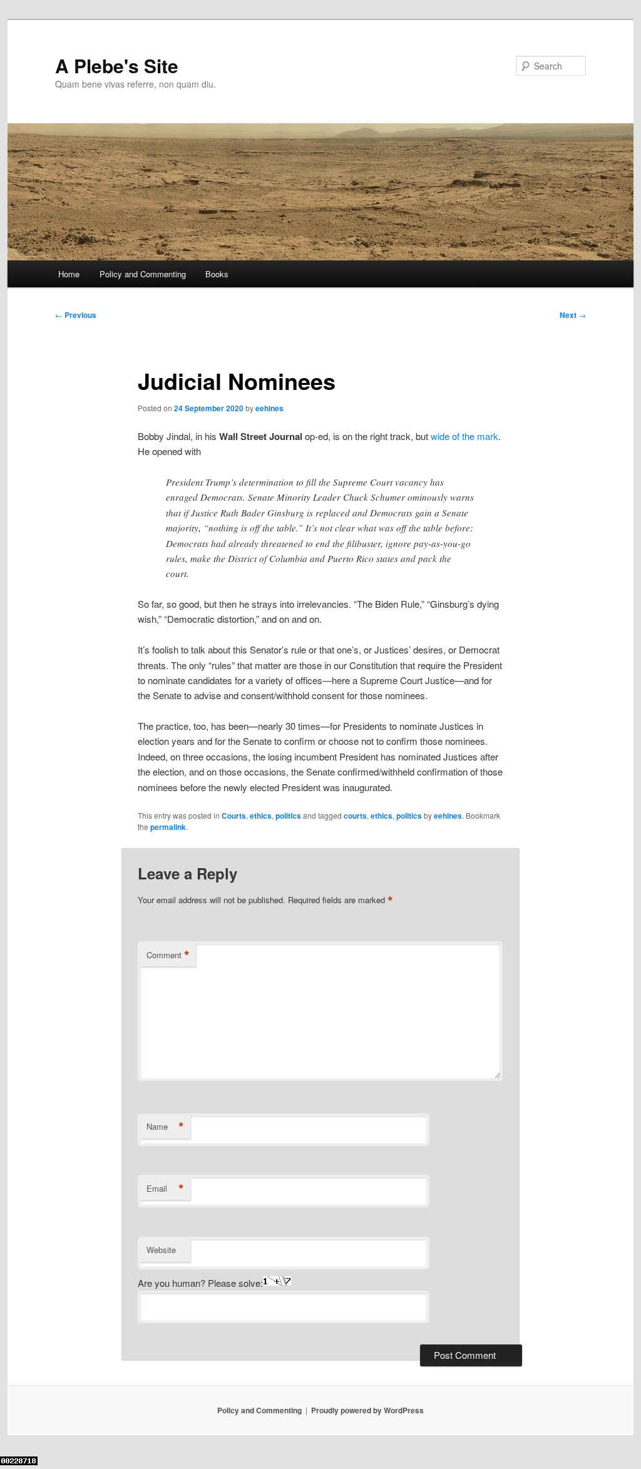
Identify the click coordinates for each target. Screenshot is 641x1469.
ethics (261, 815)
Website (161, 1250)
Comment (168, 955)
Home (68, 274)
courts (355, 815)
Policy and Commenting (143, 274)
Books (216, 274)
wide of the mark (464, 436)
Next (573, 314)
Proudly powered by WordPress (367, 1410)
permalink (168, 826)
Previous (75, 314)
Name (165, 1127)
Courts (234, 815)
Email (165, 1189)
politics (288, 815)
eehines (269, 408)
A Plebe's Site (116, 65)
